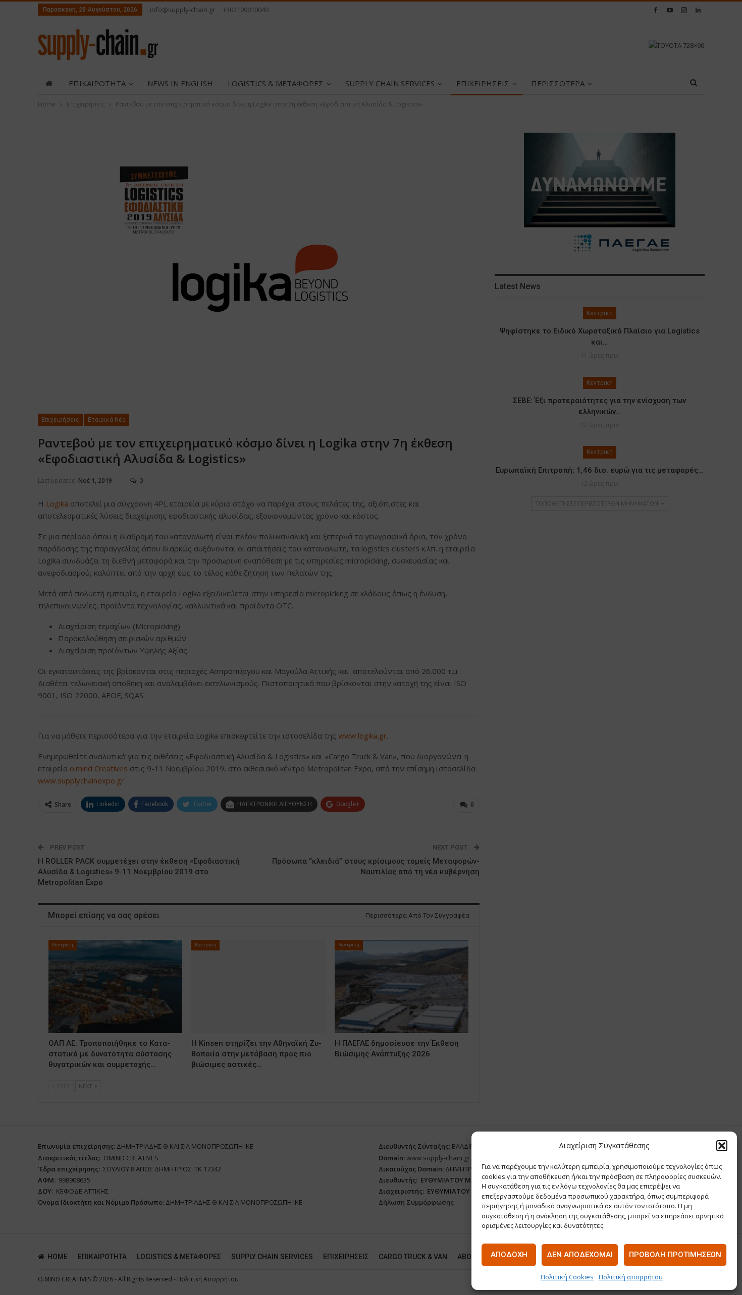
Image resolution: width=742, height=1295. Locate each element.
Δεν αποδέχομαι (580, 1254)
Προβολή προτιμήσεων (675, 1254)
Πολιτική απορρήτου (631, 1276)
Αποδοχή (509, 1254)
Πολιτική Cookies (567, 1276)
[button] (722, 1146)
